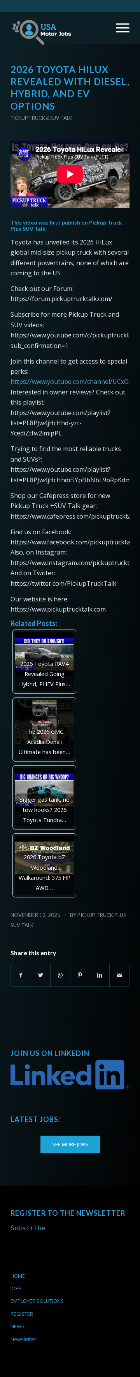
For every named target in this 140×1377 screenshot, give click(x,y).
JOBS (16, 1288)
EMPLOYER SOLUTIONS (37, 1300)
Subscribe (28, 1228)
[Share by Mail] (119, 975)
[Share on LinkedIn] (100, 975)
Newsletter (23, 1339)
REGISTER (21, 1313)
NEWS (17, 1326)
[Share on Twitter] (41, 975)
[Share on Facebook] (21, 975)
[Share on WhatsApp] (60, 975)
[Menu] (119, 27)
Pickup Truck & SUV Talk (41, 118)
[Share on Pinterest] (80, 975)
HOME (17, 1275)
